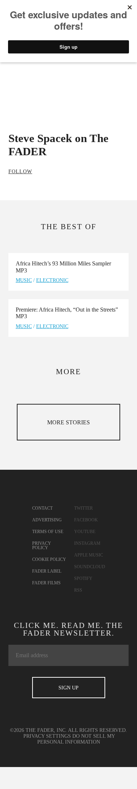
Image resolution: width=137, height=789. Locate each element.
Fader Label (46, 571)
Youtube (84, 531)
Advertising (47, 519)
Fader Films (46, 582)
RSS (78, 590)
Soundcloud (89, 566)
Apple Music (88, 555)
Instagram (87, 543)
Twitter (83, 508)
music (24, 280)
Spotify (83, 578)
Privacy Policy (41, 545)
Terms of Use (47, 531)
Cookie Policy (49, 559)
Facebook (86, 519)
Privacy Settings (47, 736)
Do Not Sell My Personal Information (76, 739)
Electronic (52, 280)
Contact (42, 508)
